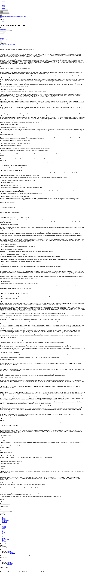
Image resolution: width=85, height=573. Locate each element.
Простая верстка (5, 516)
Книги (3, 528)
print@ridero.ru (10, 552)
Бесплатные (14, 16)
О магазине (4, 527)
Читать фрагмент (3, 31)
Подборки (20, 16)
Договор (3, 532)
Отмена (6, 506)
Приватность (4, 529)
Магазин (3, 1)
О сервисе (4, 2)
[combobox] (42, 13)
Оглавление (8, 44)
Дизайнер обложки (5, 520)
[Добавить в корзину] (4, 33)
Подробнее (2, 38)
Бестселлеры (10, 16)
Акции (3, 6)
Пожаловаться (3, 43)
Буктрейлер (4, 518)
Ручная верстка (4, 517)
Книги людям (24, 16)
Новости (3, 5)
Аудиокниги (4, 537)
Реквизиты (4, 531)
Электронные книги (5, 536)
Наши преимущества (5, 530)
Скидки (17, 16)
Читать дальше (2, 560)
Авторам (3, 4)
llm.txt (3, 533)
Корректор (4, 519)
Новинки (3, 538)
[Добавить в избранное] (1, 40)
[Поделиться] (1, 42)
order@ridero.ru (12, 553)
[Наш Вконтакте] (2, 569)
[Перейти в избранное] (1, 17)
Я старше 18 (2, 506)
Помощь (3, 8)
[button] (42, 14)
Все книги (2, 16)
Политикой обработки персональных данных (50, 555)
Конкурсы (4, 3)
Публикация (4, 522)
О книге (1, 44)
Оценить (6, 39)
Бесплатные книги (5, 539)
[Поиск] (1, 14)
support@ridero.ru (9, 551)
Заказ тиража (4, 521)
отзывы (4, 44)
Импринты (6, 16)
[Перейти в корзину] (2, 17)
